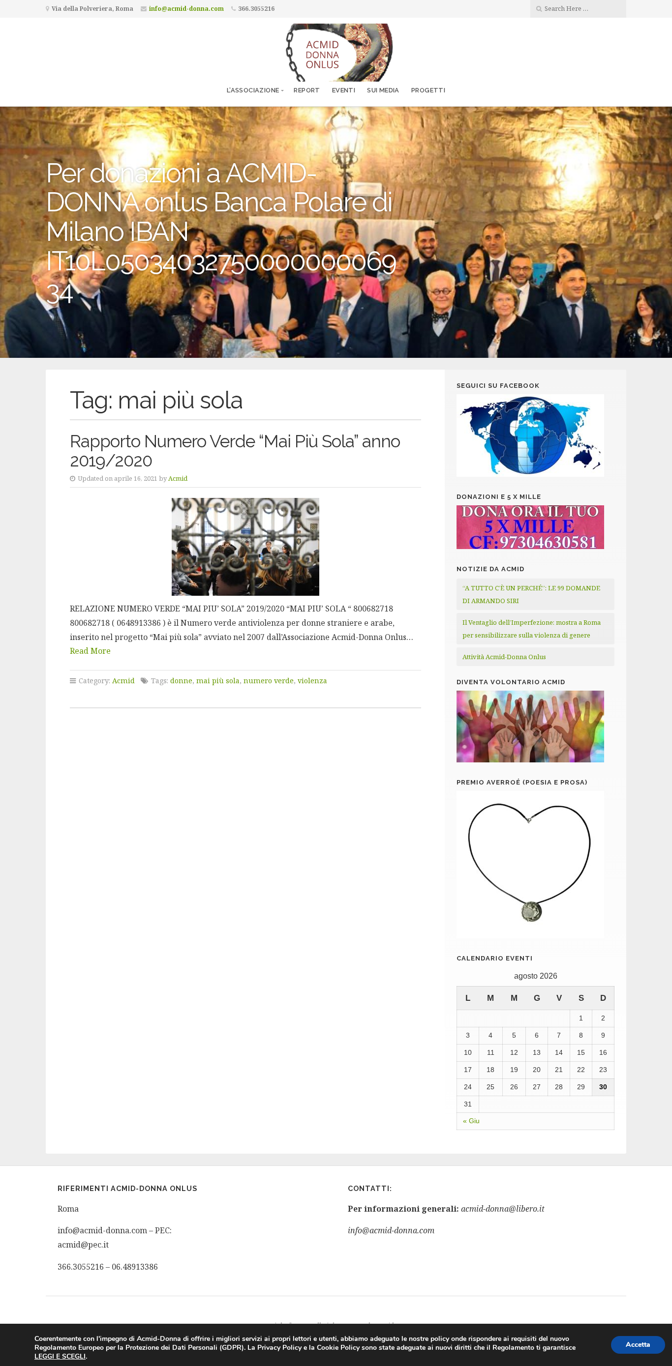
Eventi (343, 90)
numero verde (269, 680)
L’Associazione (253, 90)
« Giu (471, 1121)
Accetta (638, 1344)
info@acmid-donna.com (186, 8)
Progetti (428, 90)
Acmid (177, 478)
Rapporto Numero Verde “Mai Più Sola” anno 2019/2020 (235, 450)
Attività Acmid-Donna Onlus (504, 656)
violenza (312, 680)
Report (307, 90)
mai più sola (218, 680)
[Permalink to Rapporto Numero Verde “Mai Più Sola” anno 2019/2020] (245, 547)
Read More (90, 650)
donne (181, 680)
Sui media (383, 90)
